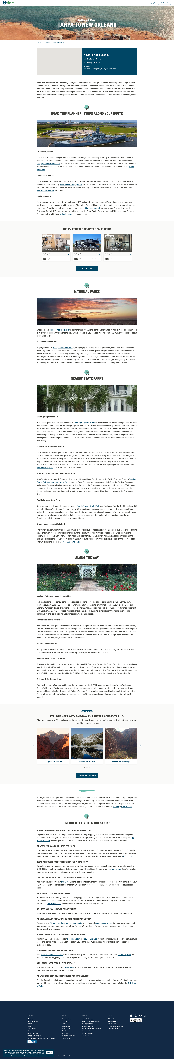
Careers (29, 1023)
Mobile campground (91, 208)
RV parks (53, 923)
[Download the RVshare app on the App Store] (136, 1022)
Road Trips (47, 43)
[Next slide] (140, 745)
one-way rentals (114, 869)
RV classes (128, 856)
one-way (64, 882)
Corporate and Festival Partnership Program (41, 1038)
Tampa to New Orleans (58, 43)
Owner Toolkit (112, 1023)
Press (29, 1026)
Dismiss (49, 1053)
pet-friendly (69, 967)
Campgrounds (66, 1026)
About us (30, 1019)
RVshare (39, 43)
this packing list (54, 903)
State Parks (65, 1021)
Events (64, 1023)
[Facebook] (132, 1015)
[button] (84, 767)
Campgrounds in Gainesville (48, 163)
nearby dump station (45, 190)
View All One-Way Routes (87, 776)
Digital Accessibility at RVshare (64, 1056)
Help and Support (87, 1026)
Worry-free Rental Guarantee (91, 1021)
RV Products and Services (115, 1026)
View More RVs (87, 269)
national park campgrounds (70, 923)
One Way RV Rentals (88, 1023)
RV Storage (65, 1033)
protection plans (124, 954)
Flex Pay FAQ (85, 1035)
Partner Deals (66, 1038)
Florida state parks (45, 467)
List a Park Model (113, 1021)
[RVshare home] (8, 3)
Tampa (116, 806)
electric (70, 939)
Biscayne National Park (62, 347)
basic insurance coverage (52, 954)
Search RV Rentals (87, 1019)
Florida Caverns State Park (88, 506)
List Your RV (164, 3)
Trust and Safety (32, 1021)
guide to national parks (59, 330)
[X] (145, 1015)
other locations (66, 214)
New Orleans (126, 806)
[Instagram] (136, 1015)
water (77, 939)
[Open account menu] (153, 3)
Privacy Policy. (35, 1055)
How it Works (31, 1028)
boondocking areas (103, 923)
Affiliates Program (33, 1033)
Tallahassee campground (71, 184)
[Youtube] (141, 1015)
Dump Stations (66, 1028)
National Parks (66, 1019)
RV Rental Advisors (87, 1033)
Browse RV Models (87, 1031)
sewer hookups (90, 939)
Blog (28, 1031)
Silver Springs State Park (84, 422)
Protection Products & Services (91, 1028)
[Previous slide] (33, 745)
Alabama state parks (71, 542)
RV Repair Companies (68, 1035)
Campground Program (34, 1035)
